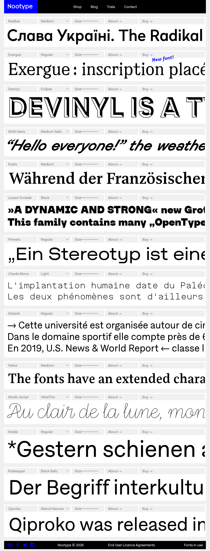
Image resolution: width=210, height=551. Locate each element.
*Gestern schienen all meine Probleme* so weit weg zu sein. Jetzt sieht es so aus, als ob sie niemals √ (105, 448)
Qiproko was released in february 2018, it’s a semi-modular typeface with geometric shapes (105, 524)
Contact (130, 7)
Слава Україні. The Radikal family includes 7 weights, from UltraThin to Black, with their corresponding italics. (105, 35)
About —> (115, 21)
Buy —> (147, 21)
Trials (111, 7)
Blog (94, 7)
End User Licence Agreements (130, 545)
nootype (20, 5)
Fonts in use (193, 545)
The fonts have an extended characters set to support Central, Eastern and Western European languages (105, 378)
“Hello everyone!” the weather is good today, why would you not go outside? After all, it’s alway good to (105, 145)
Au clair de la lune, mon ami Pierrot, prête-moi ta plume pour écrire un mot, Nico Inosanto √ (105, 411)
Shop (77, 7)
